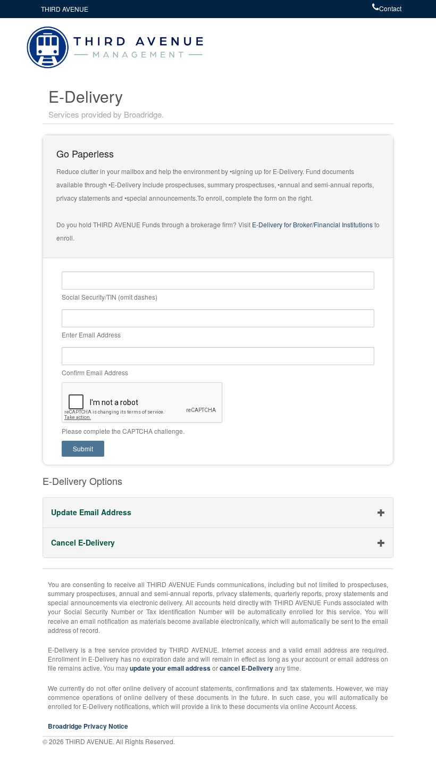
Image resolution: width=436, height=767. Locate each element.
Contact (390, 8)
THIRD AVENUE (64, 8)
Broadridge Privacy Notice (88, 726)
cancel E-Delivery (246, 668)
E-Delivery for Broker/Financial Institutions (312, 224)
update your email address (171, 668)
